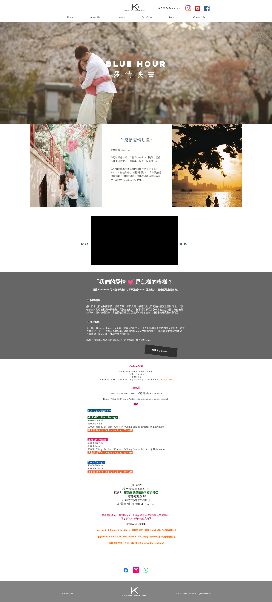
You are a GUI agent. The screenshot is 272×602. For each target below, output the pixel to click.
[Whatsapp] (146, 570)
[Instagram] (136, 570)
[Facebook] (126, 570)
